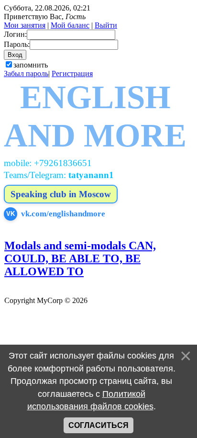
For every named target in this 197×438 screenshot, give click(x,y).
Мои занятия (24, 25)
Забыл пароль (26, 73)
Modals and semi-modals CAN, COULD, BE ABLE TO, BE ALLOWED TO (80, 258)
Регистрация (72, 73)
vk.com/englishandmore (55, 213)
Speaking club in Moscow (61, 194)
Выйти (106, 25)
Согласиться (98, 425)
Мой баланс (70, 25)
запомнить (30, 65)
